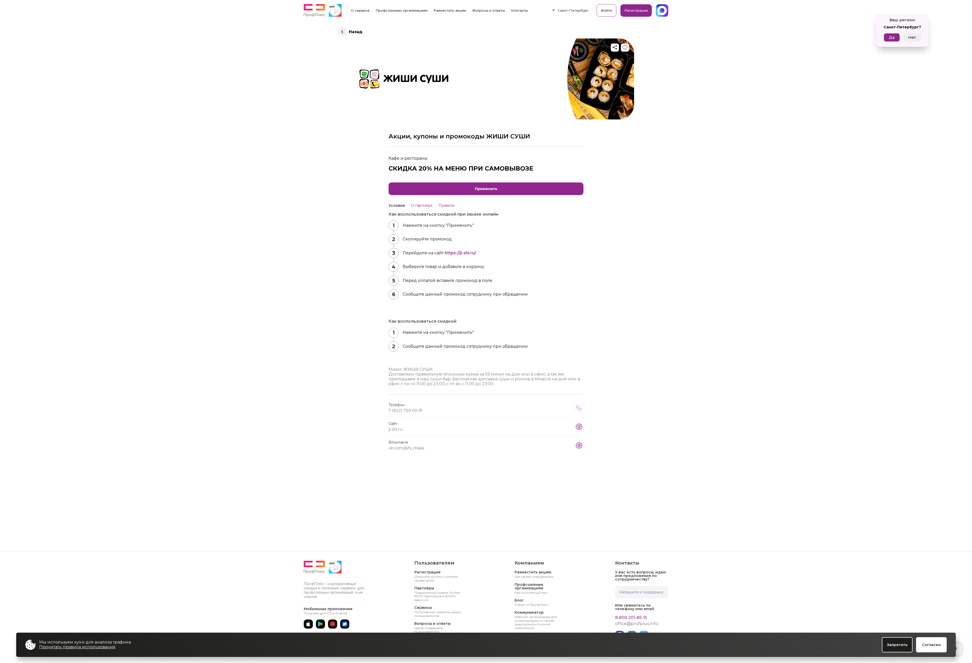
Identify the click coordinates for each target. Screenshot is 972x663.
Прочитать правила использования (77, 647)
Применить (486, 189)
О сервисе (360, 10)
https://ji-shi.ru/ (460, 253)
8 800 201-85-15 (631, 618)
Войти (606, 10)
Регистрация (636, 10)
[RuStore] (344, 624)
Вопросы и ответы (488, 10)
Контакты (519, 10)
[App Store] (308, 624)
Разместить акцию (450, 10)
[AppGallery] (332, 624)
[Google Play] (320, 624)
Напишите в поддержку (641, 592)
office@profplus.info (636, 624)
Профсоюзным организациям (402, 10)
